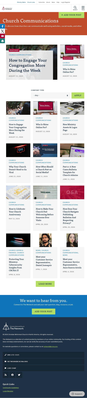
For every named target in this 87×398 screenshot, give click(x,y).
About (48, 2)
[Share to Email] (2, 35)
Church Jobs (31, 2)
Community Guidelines (11, 388)
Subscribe (42, 2)
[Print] (2, 40)
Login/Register (65, 2)
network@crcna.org (50, 346)
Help (58, 2)
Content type (37, 90)
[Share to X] (2, 31)
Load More (45, 283)
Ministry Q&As (21, 2)
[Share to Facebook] (2, 26)
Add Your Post (72, 14)
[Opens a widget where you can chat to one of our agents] (77, 394)
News (53, 2)
